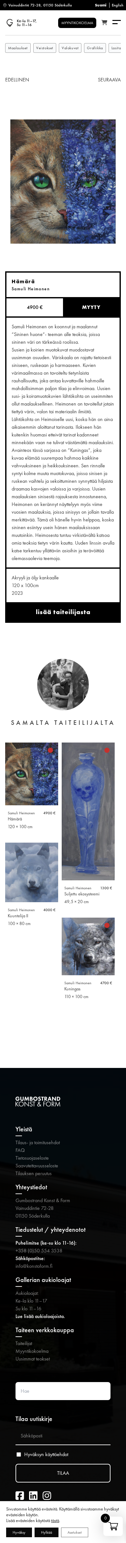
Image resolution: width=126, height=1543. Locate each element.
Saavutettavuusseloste (37, 1165)
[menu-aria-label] (116, 23)
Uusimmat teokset (33, 1358)
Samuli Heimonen (21, 813)
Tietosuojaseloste (32, 1158)
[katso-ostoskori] (104, 23)
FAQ (20, 1150)
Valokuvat (70, 48)
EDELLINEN (17, 79)
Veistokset (44, 48)
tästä (55, 1520)
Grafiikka (95, 48)
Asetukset (75, 1532)
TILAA (63, 1473)
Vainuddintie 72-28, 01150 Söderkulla (40, 5)
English (117, 5)
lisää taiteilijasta (63, 612)
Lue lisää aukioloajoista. (40, 1316)
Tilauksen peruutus (34, 1173)
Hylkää (46, 1532)
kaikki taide (63, 1035)
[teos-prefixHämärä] (63, 181)
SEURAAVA (109, 79)
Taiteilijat (24, 1343)
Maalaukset (18, 48)
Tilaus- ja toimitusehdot (38, 1142)
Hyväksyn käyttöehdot (46, 1454)
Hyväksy (19, 1532)
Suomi (101, 5)
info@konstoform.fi (34, 1266)
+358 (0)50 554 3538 (39, 1250)
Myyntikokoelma (32, 1351)
